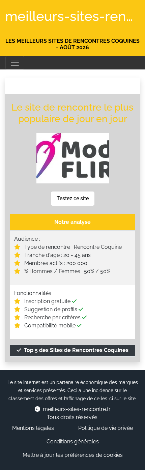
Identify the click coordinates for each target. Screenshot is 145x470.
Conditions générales (73, 441)
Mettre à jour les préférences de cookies (73, 455)
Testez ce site (73, 198)
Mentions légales (33, 428)
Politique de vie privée (105, 428)
